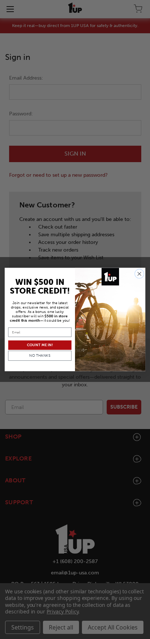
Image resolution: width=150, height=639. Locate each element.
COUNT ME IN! (40, 345)
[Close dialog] (139, 274)
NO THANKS (40, 355)
